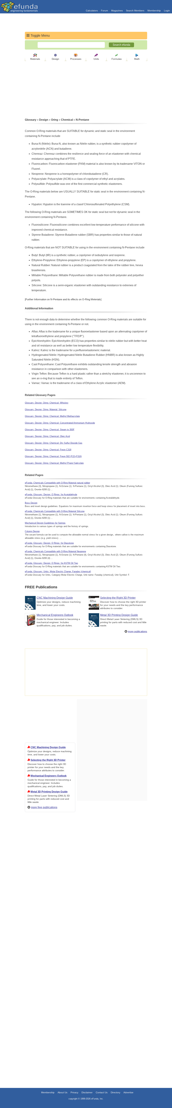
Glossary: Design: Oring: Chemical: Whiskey (46, 403)
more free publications (44, 807)
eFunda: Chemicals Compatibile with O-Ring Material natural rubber (57, 483)
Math (137, 59)
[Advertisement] (50, 935)
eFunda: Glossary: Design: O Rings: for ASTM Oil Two (51, 563)
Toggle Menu (40, 35)
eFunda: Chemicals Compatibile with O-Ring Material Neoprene (55, 551)
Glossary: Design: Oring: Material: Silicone (45, 409)
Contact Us (102, 1092)
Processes (75, 59)
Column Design (32, 531)
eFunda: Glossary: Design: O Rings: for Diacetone (49, 543)
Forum (104, 10)
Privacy (74, 1092)
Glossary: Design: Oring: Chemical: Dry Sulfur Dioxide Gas (53, 443)
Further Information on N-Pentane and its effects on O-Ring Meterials (63, 299)
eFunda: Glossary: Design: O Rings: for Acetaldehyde (51, 494)
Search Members (135, 10)
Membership (154, 10)
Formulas (117, 59)
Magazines (117, 10)
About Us (62, 1092)
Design (55, 59)
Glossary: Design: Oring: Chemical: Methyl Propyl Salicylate (54, 463)
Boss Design (31, 503)
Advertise (128, 1092)
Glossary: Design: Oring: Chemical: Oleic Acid (47, 436)
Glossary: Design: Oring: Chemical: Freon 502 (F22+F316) (53, 456)
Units (96, 59)
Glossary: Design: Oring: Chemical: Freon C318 (48, 449)
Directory (115, 1092)
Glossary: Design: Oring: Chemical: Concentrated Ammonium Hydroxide (60, 423)
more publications (137, 631)
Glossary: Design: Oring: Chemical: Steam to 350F (49, 429)
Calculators (92, 10)
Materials (35, 59)
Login (167, 10)
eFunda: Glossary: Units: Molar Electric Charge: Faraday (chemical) (58, 571)
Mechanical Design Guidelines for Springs (45, 523)
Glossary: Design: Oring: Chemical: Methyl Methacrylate (52, 416)
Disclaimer (87, 1092)
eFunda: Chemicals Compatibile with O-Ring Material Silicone (54, 511)
